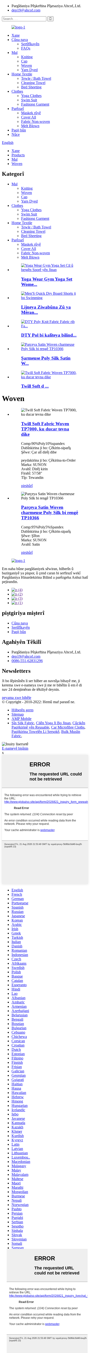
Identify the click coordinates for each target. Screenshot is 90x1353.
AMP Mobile (21, 719)
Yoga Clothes (31, 96)
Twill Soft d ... (35, 386)
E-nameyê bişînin (15, 748)
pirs (24, 486)
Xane (16, 35)
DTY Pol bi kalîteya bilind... (49, 335)
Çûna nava (20, 40)
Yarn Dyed (29, 70)
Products (18, 155)
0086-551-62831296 (27, 661)
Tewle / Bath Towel (36, 78)
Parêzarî (18, 109)
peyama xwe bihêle (16, 698)
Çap (24, 61)
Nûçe (16, 134)
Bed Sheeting (31, 87)
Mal (15, 53)
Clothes (17, 91)
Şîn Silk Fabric (23, 723)
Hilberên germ (22, 710)
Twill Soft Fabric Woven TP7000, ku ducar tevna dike (45, 429)
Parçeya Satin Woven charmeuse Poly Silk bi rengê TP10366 (49, 512)
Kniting (27, 57)
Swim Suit (29, 100)
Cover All (28, 117)
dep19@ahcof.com (26, 10)
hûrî (30, 486)
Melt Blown (30, 126)
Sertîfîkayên (30, 44)
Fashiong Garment (35, 104)
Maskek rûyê (31, 113)
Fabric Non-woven (35, 121)
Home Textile (22, 74)
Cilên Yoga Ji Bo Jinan (53, 723)
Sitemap (18, 714)
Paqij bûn (19, 130)
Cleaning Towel (33, 83)
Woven (26, 65)
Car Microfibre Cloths (67, 727)
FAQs (25, 48)
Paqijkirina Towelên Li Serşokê (35, 732)
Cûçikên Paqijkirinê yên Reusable (48, 725)
